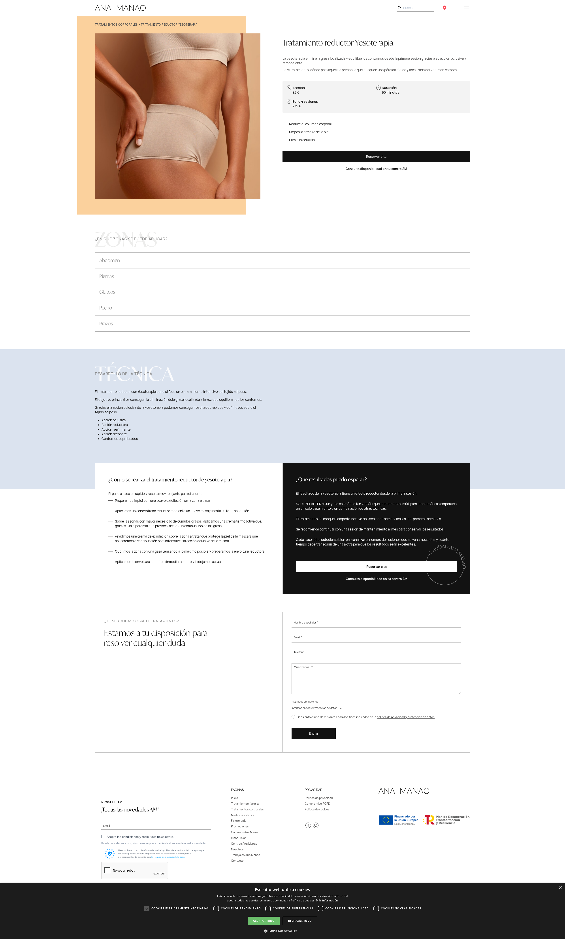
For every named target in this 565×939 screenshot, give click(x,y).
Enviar (313, 733)
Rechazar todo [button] (300, 921)
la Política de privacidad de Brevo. (168, 857)
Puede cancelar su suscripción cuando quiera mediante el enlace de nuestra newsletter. (154, 843)
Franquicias (238, 838)
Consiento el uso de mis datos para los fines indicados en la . (366, 717)
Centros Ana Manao (244, 844)
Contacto (237, 861)
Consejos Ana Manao (245, 832)
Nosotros (237, 849)
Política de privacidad (319, 798)
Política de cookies (317, 809)
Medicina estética (242, 815)
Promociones (240, 826)
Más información (327, 900)
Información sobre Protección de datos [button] (314, 708)
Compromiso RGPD (317, 804)
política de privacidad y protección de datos (406, 717)
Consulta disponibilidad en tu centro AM (376, 169)
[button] (282, 931)
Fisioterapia (238, 821)
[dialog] (282, 911)
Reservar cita (376, 156)
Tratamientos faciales (245, 804)
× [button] (560, 888)
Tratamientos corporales (116, 25)
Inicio (234, 798)
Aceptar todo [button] (264, 921)
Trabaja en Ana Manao (245, 855)
